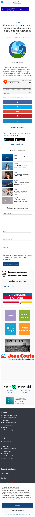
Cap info (17, 23)
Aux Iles (8, 286)
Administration (7, 441)
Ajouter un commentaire (22, 37)
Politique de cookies (10, 514)
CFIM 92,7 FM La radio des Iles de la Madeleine (13, 97)
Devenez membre (8, 425)
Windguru (10, 390)
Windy (10, 392)
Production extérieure (9, 448)
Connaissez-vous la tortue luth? (21, 157)
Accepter (17, 505)
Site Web (5, 247)
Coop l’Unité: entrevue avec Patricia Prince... (20, 166)
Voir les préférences (17, 510)
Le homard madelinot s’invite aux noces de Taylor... (20, 192)
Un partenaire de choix (9, 422)
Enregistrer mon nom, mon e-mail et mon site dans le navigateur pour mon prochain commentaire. (17, 257)
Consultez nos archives (17, 127)
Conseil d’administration (10, 415)
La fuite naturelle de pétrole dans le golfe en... (21, 200)
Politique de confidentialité (23, 514)
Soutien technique (8, 458)
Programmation (7, 451)
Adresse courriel (8, 239)
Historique (6, 420)
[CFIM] (17, 2)
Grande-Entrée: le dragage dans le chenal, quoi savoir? (21, 184)
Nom (5, 231)
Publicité (5, 453)
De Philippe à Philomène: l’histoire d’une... (21, 174)
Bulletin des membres (9, 418)
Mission (5, 427)
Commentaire (7, 213)
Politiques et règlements (10, 430)
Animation (6, 444)
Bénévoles (6, 446)
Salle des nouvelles (8, 456)
